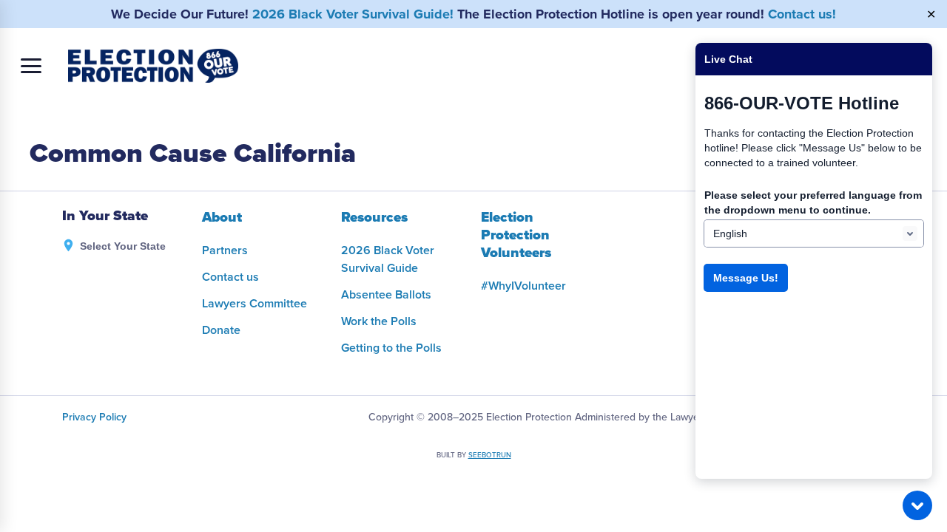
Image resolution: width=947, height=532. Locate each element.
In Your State (105, 216)
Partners (225, 250)
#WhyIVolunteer (523, 286)
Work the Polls (379, 321)
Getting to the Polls (391, 348)
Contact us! (802, 14)
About (222, 217)
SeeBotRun (489, 455)
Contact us (230, 277)
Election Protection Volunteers (516, 235)
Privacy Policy (94, 417)
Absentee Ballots (386, 294)
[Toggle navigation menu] (31, 65)
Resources (374, 217)
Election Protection (153, 66)
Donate (221, 330)
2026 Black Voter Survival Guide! (353, 14)
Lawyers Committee (254, 303)
